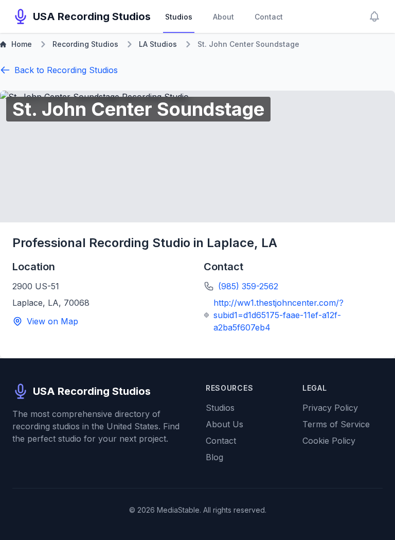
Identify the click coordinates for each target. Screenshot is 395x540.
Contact (269, 16)
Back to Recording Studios (66, 70)
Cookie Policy (328, 441)
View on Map (52, 321)
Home (21, 44)
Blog (214, 457)
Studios (178, 16)
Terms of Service (336, 424)
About (223, 16)
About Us (224, 424)
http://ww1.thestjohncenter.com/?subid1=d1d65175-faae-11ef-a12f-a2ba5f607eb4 (278, 315)
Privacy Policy (330, 408)
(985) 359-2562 (248, 286)
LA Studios (158, 44)
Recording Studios (85, 44)
